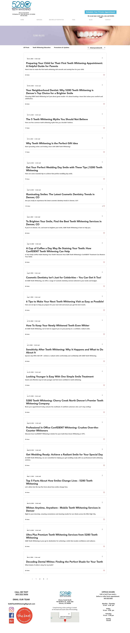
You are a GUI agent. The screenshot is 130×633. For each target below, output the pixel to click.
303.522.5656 (23, 15)
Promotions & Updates (61, 47)
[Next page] (47, 579)
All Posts (26, 47)
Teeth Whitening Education (41, 47)
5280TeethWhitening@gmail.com (21, 604)
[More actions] (103, 58)
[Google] (11, 621)
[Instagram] (11, 609)
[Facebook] (11, 615)
